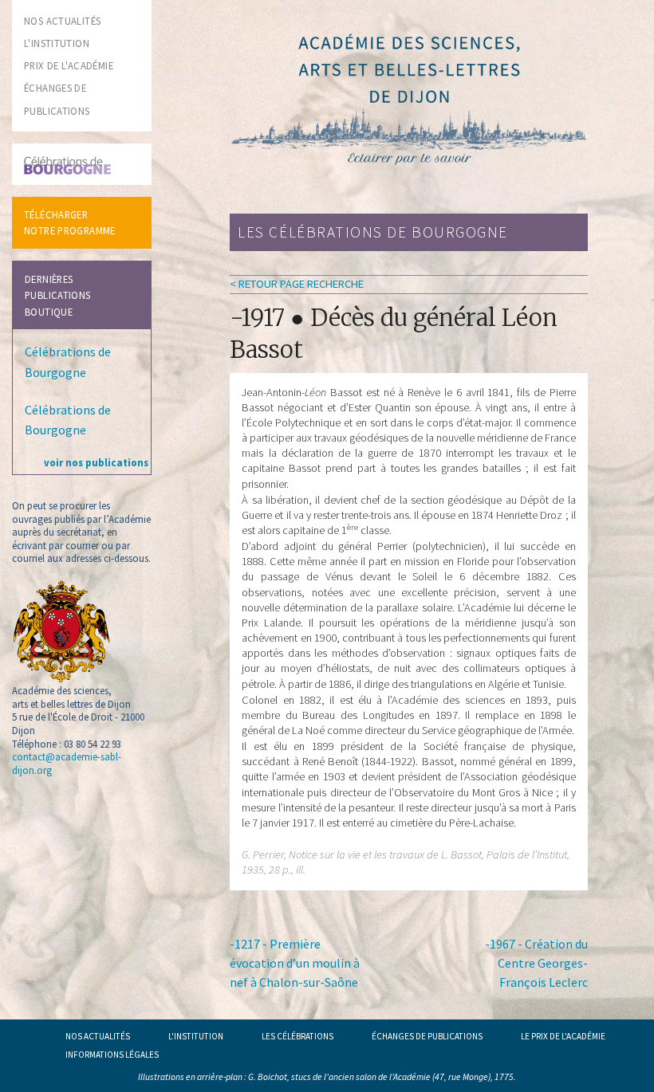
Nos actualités (97, 1036)
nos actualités (62, 20)
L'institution (195, 1036)
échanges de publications (427, 1036)
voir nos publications (96, 462)
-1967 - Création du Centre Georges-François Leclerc (536, 963)
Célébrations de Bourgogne (68, 362)
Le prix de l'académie (563, 1036)
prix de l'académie (68, 65)
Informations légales (112, 1054)
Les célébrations (297, 1036)
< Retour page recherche (297, 284)
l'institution (56, 43)
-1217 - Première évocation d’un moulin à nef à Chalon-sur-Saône (295, 963)
